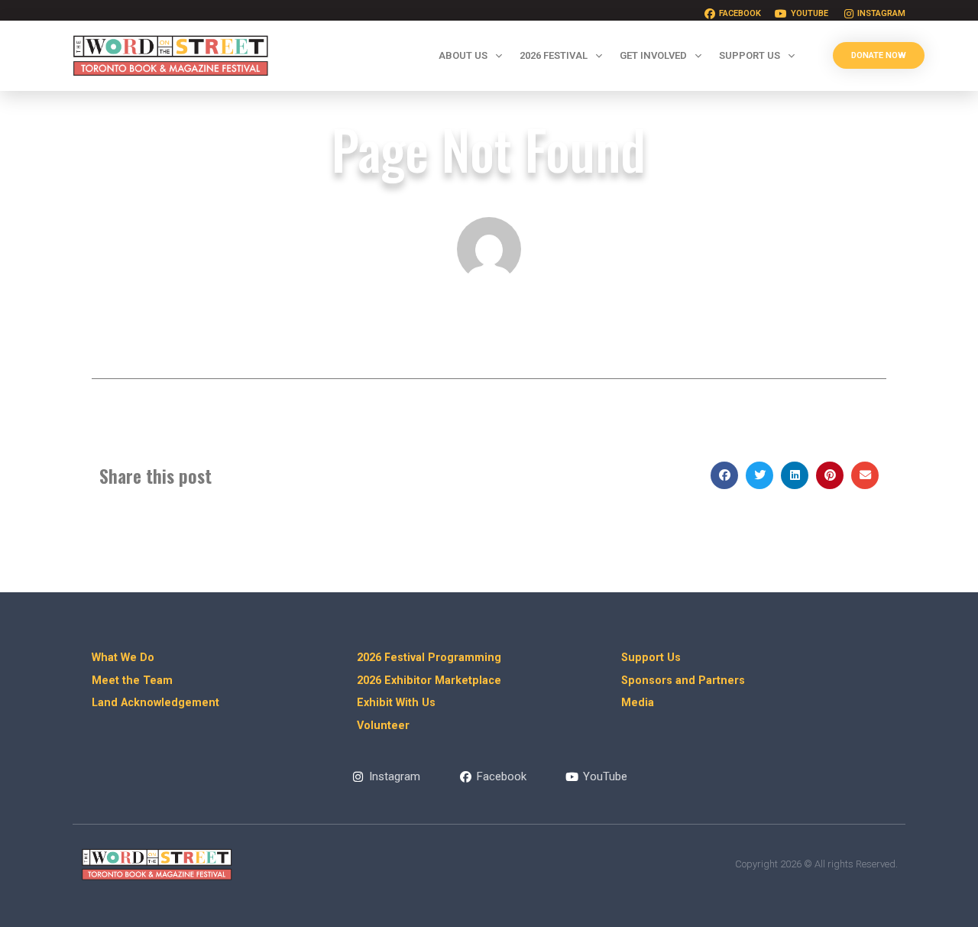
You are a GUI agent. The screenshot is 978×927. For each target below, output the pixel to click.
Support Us (749, 55)
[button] (724, 475)
